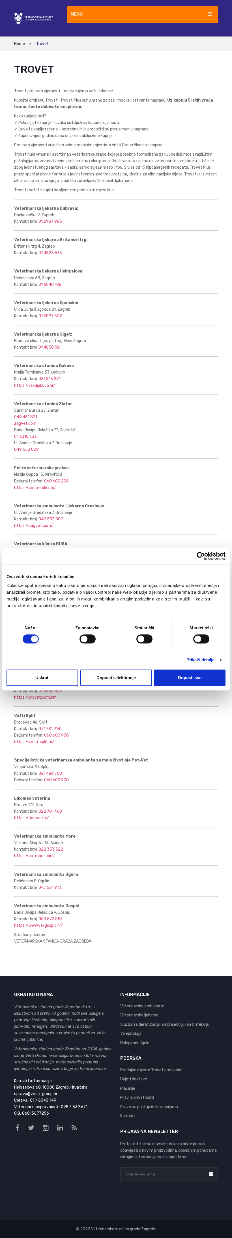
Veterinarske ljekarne (139, 1015)
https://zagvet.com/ (33, 525)
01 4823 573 (50, 252)
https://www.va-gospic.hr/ (38, 925)
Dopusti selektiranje (116, 677)
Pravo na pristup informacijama (149, 1106)
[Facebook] (17, 1128)
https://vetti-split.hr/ (34, 741)
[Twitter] (31, 1128)
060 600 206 (56, 481)
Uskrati (42, 677)
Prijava (211, 1174)
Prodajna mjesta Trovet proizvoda (151, 1070)
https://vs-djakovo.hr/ (34, 385)
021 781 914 (49, 728)
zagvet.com (25, 423)
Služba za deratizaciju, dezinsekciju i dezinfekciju (164, 1024)
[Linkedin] (60, 1128)
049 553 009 (26, 449)
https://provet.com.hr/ (35, 697)
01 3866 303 (50, 690)
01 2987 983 (50, 221)
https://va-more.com (34, 855)
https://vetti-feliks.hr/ (35, 487)
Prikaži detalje (200, 659)
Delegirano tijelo (134, 1042)
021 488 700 (50, 773)
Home (19, 43)
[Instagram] (45, 1128)
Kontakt (127, 1115)
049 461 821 (25, 417)
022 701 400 (50, 811)
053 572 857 (50, 919)
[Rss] (74, 1128)
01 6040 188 (49, 284)
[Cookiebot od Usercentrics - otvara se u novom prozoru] (200, 556)
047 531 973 (50, 887)
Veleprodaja (130, 1033)
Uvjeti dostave (133, 1079)
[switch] (88, 638)
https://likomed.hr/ (31, 818)
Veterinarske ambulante (142, 1006)
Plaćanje (127, 1088)
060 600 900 (56, 735)
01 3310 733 (25, 436)
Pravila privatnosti (137, 1097)
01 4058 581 (49, 347)
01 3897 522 (50, 316)
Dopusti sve (189, 677)
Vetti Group (35, 1055)
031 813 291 (49, 378)
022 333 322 (50, 849)
